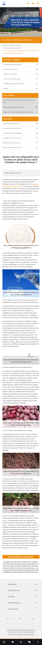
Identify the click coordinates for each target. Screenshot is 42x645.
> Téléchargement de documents (13, 83)
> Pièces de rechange (10, 74)
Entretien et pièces (15, 45)
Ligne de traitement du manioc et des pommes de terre (19, 101)
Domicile (5, 45)
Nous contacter (13, 609)
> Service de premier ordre (11, 79)
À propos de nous (14, 590)
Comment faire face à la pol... (12, 128)
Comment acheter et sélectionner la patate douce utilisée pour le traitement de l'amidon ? (22, 570)
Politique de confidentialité (25, 634)
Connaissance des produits (12, 48)
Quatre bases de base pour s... (13, 147)
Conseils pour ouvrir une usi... (12, 138)
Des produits (12, 584)
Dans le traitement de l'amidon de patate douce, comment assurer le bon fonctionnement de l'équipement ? (22, 568)
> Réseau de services (10, 69)
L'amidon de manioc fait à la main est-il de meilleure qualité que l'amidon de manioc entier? (22, 562)
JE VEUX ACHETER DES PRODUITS (17, 40)
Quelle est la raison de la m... (12, 143)
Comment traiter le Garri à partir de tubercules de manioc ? (22, 564)
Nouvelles (11, 596)
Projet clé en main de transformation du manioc (18, 112)
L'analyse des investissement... (13, 133)
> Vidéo (5, 88)
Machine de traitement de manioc (14, 107)
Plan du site (12, 634)
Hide (18, 173)
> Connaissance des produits (12, 64)
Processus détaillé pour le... (12, 123)
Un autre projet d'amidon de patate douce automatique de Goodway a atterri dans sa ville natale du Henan (22, 566)
